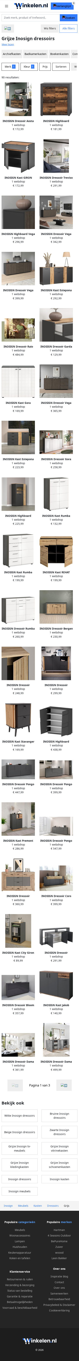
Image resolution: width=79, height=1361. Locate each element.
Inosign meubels (19, 1191)
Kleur (29, 66)
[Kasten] (8, 28)
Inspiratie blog (59, 1276)
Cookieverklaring (59, 1310)
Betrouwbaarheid (59, 1299)
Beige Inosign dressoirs (19, 1132)
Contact (59, 1282)
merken (66, 1222)
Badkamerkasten (35, 54)
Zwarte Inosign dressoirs (59, 1132)
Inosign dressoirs (19, 1179)
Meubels (20, 1230)
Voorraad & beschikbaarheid (19, 1308)
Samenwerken (59, 1293)
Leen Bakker (59, 1258)
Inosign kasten (59, 1179)
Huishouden (20, 1247)
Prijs (45, 66)
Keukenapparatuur (19, 1252)
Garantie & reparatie (20, 1296)
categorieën (26, 1222)
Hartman (59, 1230)
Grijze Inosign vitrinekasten (59, 1148)
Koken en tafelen (19, 1258)
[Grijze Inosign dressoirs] (64, 1085)
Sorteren (61, 66)
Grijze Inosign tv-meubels (19, 1148)
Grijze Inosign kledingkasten (19, 1165)
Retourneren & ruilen (20, 1279)
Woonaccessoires (19, 1235)
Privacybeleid (51, 1305)
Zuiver (59, 1247)
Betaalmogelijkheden (20, 1302)
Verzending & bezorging (19, 1285)
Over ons (59, 1288)
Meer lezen (8, 44)
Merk (10, 66)
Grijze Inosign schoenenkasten (59, 1165)
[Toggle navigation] (6, 6)
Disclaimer (69, 1305)
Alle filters (69, 28)
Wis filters (50, 28)
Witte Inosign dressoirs (19, 1115)
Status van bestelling (19, 1290)
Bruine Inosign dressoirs (59, 1116)
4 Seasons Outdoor (59, 1235)
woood (59, 1252)
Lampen (20, 1241)
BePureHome (59, 1241)
